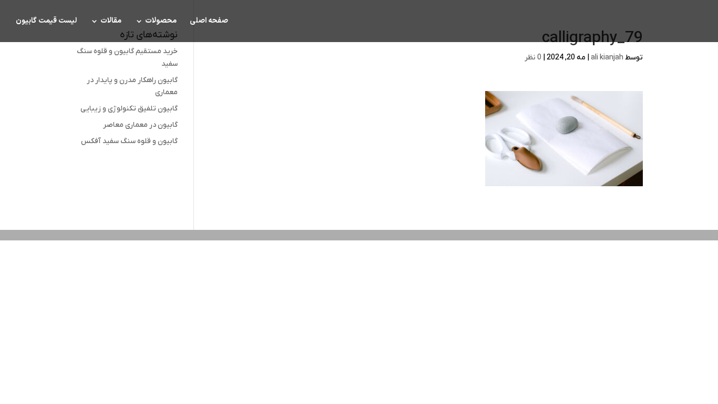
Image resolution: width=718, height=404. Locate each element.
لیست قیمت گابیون (46, 21)
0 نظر (533, 58)
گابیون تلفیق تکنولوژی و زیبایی (129, 109)
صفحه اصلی (209, 21)
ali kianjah (607, 58)
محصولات (161, 21)
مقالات (110, 21)
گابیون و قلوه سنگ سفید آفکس (129, 141)
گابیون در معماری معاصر (140, 125)
